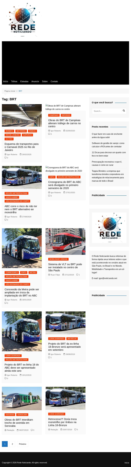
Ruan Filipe (55, 275)
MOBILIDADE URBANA (58, 259)
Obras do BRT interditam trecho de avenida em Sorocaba (19, 422)
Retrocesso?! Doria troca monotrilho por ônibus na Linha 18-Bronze (62, 422)
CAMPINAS (54, 115)
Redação (10, 430)
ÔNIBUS (32, 131)
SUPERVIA (27, 135)
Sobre (45, 81)
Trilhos (14, 81)
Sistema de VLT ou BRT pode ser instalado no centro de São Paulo (65, 267)
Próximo (22, 444)
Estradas (24, 81)
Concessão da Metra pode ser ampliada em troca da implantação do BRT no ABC (22, 292)
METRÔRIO (21, 131)
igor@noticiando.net (108, 278)
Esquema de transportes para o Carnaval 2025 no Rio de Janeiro (22, 147)
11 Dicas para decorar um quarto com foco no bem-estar (109, 154)
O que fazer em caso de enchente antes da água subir (107, 135)
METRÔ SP (72, 339)
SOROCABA (22, 415)
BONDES (9, 131)
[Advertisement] (65, 59)
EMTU (52, 177)
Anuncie (35, 81)
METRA (33, 272)
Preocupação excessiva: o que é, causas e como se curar (107, 163)
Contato (54, 81)
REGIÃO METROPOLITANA (16, 193)
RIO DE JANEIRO (12, 135)
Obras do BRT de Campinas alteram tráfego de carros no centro (64, 123)
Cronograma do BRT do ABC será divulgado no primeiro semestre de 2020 (64, 185)
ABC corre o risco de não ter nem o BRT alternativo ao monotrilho (21, 209)
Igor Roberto (12, 154)
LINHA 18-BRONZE (13, 356)
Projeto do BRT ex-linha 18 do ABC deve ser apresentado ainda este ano (22, 367)
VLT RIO (9, 139)
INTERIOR (66, 115)
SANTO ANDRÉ (12, 197)
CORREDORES (12, 272)
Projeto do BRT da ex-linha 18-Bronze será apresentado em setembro (64, 346)
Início (5, 81)
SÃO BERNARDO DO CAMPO (17, 201)
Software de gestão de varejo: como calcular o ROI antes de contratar (108, 145)
